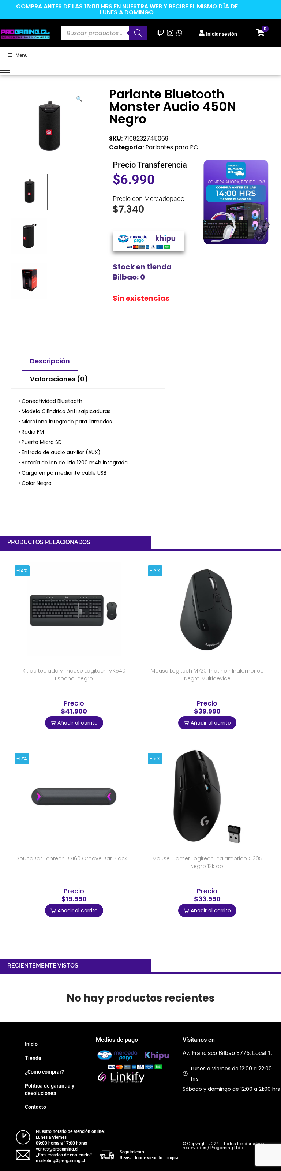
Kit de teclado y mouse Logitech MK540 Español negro (73, 674)
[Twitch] (160, 32)
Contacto (35, 1107)
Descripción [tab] (50, 361)
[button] (79, 97)
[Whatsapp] (179, 32)
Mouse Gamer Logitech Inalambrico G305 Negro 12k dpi (207, 862)
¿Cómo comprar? (44, 1072)
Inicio (31, 1044)
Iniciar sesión (221, 34)
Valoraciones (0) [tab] (59, 379)
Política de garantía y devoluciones (49, 1089)
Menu (22, 55)
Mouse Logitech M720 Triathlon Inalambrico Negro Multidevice (207, 674)
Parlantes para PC (171, 147)
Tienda (33, 1058)
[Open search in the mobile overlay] (104, 33)
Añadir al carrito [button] (77, 722)
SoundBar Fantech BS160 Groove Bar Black (71, 858)
